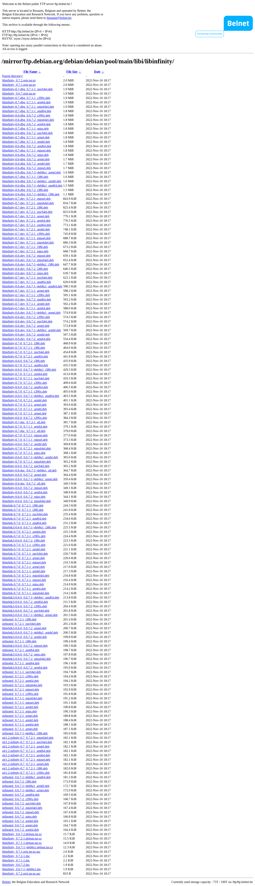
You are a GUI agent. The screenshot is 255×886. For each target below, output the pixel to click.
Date (97, 71)
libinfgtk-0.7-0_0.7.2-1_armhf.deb (23, 549)
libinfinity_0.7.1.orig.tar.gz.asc (21, 851)
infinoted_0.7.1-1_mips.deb (19, 711)
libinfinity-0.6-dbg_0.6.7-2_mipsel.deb (26, 168)
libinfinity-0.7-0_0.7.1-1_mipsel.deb (25, 439)
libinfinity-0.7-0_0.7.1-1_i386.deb (23, 347)
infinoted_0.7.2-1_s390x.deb (20, 676)
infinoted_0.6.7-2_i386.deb (19, 781)
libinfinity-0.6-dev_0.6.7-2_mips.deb (25, 273)
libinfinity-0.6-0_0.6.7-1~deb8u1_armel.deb (30, 479)
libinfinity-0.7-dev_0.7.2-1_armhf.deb (26, 229)
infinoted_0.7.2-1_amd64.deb (20, 650)
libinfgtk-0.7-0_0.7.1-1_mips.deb (23, 584)
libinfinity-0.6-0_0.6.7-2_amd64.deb (25, 387)
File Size (71, 71)
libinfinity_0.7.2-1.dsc (16, 856)
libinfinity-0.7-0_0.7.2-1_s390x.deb (24, 382)
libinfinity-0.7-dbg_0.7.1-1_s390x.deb (26, 98)
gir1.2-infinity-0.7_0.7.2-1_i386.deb (25, 768)
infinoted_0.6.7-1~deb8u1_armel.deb (25, 790)
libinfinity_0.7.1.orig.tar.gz (19, 84)
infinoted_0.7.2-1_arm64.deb (20, 680)
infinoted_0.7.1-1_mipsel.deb (20, 702)
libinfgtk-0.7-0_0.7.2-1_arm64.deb (24, 531)
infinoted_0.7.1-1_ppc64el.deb (21, 672)
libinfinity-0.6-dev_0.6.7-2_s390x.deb (26, 317)
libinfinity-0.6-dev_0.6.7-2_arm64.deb (26, 339)
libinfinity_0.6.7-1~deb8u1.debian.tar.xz (27, 847)
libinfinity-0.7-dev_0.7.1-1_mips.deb (25, 251)
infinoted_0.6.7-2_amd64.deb (20, 794)
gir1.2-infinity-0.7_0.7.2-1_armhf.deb (25, 746)
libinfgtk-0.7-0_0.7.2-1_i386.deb (22, 505)
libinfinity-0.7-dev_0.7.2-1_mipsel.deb (26, 198)
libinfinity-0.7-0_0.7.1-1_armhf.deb (24, 409)
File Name (30, 71)
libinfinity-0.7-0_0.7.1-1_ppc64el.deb (25, 378)
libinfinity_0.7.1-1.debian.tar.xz (22, 843)
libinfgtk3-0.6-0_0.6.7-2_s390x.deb (24, 606)
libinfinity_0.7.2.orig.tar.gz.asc (21, 873)
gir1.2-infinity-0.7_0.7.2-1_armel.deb (25, 764)
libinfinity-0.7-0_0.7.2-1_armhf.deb (24, 400)
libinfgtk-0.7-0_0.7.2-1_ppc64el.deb (25, 514)
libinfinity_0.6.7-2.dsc (16, 864)
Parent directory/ (12, 76)
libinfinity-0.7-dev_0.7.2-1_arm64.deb (26, 220)
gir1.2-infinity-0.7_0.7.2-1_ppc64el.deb (27, 742)
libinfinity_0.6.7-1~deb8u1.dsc (21, 869)
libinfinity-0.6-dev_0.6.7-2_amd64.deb (26, 299)
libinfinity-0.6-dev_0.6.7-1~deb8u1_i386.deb (30, 264)
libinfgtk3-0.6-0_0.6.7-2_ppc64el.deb (25, 610)
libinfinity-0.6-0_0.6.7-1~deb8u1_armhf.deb (30, 457)
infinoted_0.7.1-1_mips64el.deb (22, 698)
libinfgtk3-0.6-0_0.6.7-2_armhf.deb (24, 637)
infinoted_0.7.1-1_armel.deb (20, 729)
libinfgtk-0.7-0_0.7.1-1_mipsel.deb (24, 580)
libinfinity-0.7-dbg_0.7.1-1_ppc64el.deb (27, 89)
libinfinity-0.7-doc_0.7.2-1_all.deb (23, 422)
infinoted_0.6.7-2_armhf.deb (20, 821)
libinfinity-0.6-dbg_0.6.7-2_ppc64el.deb (27, 133)
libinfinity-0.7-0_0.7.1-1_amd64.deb (25, 365)
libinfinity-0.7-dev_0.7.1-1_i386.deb (25, 247)
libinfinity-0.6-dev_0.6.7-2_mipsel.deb (26, 255)
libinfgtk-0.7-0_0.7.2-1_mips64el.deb (25, 575)
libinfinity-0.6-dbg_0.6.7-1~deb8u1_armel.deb (31, 172)
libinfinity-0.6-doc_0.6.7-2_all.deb (23, 483)
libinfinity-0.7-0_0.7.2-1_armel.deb (24, 404)
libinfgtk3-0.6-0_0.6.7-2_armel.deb (24, 628)
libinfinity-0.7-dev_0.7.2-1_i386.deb (25, 207)
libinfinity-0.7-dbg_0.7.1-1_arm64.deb (26, 102)
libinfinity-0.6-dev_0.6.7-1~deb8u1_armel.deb (31, 312)
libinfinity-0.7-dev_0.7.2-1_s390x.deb (26, 233)
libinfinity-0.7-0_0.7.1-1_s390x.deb (24, 391)
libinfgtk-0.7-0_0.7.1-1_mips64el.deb (25, 593)
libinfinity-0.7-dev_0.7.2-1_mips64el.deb (28, 203)
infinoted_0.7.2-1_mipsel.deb (20, 689)
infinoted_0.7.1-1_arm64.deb (20, 724)
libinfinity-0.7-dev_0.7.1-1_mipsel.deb (26, 238)
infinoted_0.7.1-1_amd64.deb (20, 663)
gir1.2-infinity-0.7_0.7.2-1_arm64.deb (26, 755)
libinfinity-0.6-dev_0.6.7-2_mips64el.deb (28, 260)
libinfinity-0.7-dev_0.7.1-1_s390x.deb (26, 295)
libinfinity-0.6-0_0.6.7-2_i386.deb (23, 361)
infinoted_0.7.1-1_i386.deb (19, 641)
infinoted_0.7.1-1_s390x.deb (20, 694)
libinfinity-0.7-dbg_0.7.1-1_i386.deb (25, 176)
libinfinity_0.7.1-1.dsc (16, 860)
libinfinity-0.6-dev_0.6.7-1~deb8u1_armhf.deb (31, 330)
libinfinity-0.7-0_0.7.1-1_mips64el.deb (26, 461)
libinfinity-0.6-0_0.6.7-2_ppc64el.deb (25, 466)
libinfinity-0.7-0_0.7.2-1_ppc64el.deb (25, 352)
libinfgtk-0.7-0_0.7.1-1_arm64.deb (24, 588)
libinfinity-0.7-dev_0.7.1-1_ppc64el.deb (27, 277)
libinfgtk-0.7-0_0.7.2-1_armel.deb (23, 558)
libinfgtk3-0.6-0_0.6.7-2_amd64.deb (25, 602)
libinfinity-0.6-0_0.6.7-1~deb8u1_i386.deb (29, 369)
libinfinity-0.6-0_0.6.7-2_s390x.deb (24, 417)
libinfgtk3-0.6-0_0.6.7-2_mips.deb (23, 654)
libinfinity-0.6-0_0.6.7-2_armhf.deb (24, 444)
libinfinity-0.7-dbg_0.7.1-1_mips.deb (25, 128)
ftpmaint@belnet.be (59, 18)
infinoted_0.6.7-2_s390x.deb (20, 799)
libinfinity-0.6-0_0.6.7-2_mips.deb (23, 496)
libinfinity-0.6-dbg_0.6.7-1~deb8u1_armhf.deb (31, 181)
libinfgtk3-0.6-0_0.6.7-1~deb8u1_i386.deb (29, 527)
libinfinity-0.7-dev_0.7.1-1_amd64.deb (26, 282)
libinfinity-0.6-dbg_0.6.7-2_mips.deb (25, 155)
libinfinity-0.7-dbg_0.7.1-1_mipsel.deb (26, 150)
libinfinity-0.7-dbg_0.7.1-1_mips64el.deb (28, 106)
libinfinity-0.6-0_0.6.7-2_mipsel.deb (25, 488)
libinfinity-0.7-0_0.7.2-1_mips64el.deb (26, 448)
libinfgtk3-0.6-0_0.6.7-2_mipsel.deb (25, 645)
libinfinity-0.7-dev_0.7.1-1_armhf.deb (26, 304)
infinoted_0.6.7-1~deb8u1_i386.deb (25, 733)
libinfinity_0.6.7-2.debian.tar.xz (22, 834)
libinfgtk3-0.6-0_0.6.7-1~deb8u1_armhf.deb (30, 632)
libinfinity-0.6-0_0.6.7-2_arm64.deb (24, 492)
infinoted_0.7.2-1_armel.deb (20, 715)
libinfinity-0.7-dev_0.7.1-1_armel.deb (25, 290)
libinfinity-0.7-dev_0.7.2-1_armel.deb (25, 216)
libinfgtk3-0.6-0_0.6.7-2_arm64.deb (24, 667)
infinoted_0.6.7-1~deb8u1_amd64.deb (26, 777)
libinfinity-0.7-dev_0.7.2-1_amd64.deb (26, 225)
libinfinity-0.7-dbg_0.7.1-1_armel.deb (26, 137)
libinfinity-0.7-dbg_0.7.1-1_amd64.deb (26, 111)
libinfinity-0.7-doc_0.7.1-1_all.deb (23, 431)
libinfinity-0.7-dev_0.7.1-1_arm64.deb (26, 308)
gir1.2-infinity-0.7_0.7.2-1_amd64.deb (26, 751)
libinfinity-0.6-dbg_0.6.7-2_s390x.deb (26, 115)
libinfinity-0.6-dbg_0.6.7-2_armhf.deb (26, 163)
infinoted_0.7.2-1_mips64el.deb (22, 685)
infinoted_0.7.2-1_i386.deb (19, 619)
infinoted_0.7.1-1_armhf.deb (20, 720)
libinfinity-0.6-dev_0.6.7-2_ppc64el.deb (27, 321)
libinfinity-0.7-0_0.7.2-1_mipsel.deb (25, 435)
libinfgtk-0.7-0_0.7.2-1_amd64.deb (24, 518)
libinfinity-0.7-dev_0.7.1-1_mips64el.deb (28, 242)
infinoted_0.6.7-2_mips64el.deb (22, 808)
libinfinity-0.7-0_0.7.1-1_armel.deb (24, 413)
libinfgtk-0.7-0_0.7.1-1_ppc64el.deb (25, 553)
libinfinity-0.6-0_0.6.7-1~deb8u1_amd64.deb (30, 396)
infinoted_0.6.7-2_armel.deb (20, 825)
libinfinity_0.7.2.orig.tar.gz (19, 80)
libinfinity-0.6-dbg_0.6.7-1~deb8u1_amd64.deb (32, 185)
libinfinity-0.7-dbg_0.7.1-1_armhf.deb (26, 141)
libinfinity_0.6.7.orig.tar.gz (19, 93)
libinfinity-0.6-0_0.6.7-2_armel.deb (24, 474)
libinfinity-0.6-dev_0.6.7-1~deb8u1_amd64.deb (32, 286)
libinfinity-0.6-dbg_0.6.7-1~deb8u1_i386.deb (30, 194)
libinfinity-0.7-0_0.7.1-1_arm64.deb (24, 426)
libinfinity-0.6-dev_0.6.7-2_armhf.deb (26, 334)
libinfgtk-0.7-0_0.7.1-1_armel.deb (23, 566)
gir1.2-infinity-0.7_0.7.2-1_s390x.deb (26, 772)
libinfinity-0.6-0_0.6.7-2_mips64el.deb (26, 501)
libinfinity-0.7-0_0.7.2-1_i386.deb (23, 343)
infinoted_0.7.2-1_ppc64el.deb (21, 623)
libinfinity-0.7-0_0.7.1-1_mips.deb (23, 453)
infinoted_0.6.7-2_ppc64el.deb (21, 803)
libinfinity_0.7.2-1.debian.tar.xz (22, 838)
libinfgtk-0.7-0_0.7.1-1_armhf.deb (23, 571)
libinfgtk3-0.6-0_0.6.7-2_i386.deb (23, 540)
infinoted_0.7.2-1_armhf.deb (20, 707)
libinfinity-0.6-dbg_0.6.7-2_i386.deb (25, 190)
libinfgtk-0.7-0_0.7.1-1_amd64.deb (24, 523)
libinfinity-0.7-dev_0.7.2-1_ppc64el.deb (27, 212)
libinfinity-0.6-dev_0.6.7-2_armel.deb (25, 325)
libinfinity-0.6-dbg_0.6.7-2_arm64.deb (26, 124)
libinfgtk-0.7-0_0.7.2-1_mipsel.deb (24, 562)
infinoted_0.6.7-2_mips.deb (19, 816)
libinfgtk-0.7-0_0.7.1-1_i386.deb (22, 510)
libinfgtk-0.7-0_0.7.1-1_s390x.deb (23, 545)
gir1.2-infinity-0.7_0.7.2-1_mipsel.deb (26, 759)
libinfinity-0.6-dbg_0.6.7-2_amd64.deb (26, 146)
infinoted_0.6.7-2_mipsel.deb (20, 812)
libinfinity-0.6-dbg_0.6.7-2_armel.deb (26, 159)
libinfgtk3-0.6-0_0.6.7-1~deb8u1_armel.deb (30, 615)
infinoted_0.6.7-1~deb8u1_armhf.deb (25, 786)
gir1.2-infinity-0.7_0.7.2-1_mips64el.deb (27, 737)
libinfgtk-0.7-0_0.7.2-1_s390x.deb (23, 536)
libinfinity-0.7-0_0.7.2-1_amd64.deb (25, 356)
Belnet (6, 882)
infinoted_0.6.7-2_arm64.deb (20, 829)
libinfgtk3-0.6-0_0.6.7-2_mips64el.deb (26, 659)
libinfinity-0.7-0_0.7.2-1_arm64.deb (24, 374)
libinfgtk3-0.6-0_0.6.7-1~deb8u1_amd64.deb (30, 597)
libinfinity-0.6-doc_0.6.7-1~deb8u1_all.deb (29, 470)
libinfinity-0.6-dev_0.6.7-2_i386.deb (25, 269)
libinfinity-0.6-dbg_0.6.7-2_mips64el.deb (28, 120)
